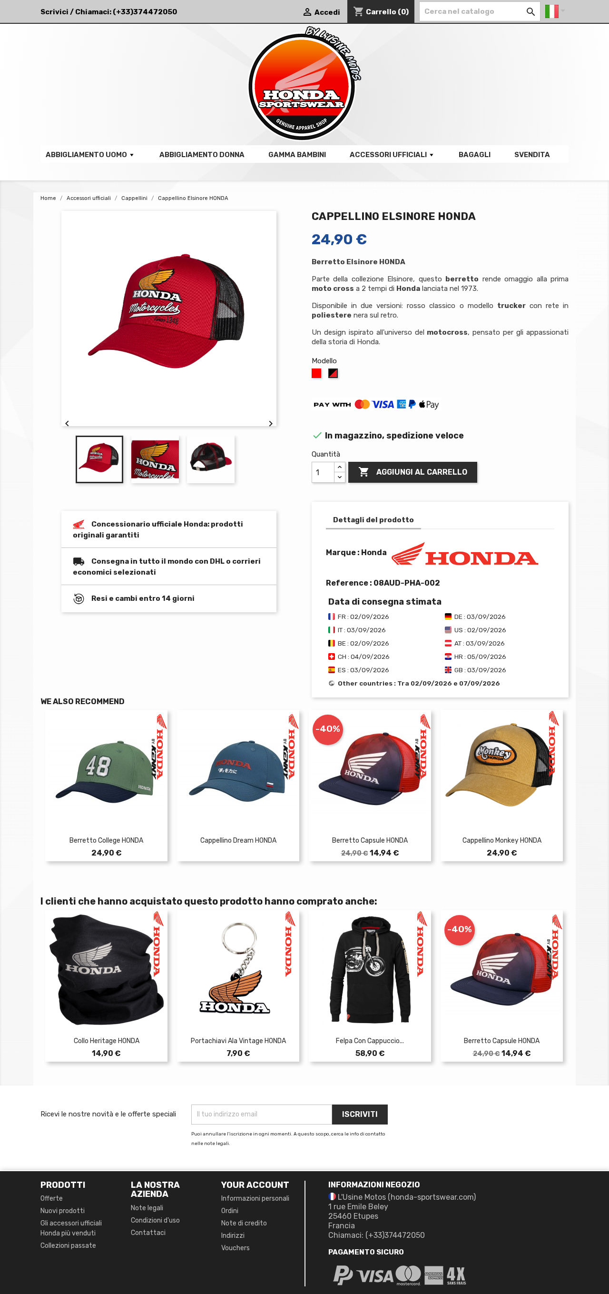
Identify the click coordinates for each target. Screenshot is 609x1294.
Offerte (51, 1198)
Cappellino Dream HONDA (238, 840)
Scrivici (54, 12)
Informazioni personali (255, 1198)
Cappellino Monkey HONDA (501, 840)
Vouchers (235, 1248)
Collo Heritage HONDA (106, 1041)
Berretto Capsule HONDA (370, 840)
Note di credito (244, 1223)
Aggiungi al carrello (412, 472)
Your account (255, 1185)
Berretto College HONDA (106, 840)
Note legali (147, 1208)
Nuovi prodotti (62, 1211)
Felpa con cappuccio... (370, 1041)
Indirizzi (233, 1236)
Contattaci (148, 1233)
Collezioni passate (68, 1246)
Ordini (229, 1211)
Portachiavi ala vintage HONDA (238, 1041)
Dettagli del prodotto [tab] (373, 520)
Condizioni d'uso (155, 1220)
